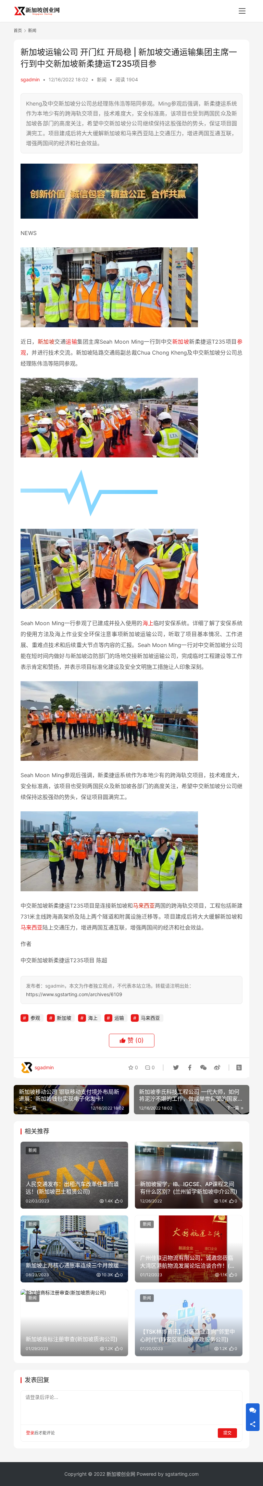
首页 (18, 30)
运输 (71, 341)
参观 (35, 1018)
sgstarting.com (182, 1474)
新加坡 (46, 341)
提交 (227, 1432)
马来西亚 (144, 905)
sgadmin (30, 79)
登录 (30, 1432)
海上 (148, 623)
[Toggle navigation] (242, 11)
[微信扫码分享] (203, 1067)
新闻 (102, 79)
